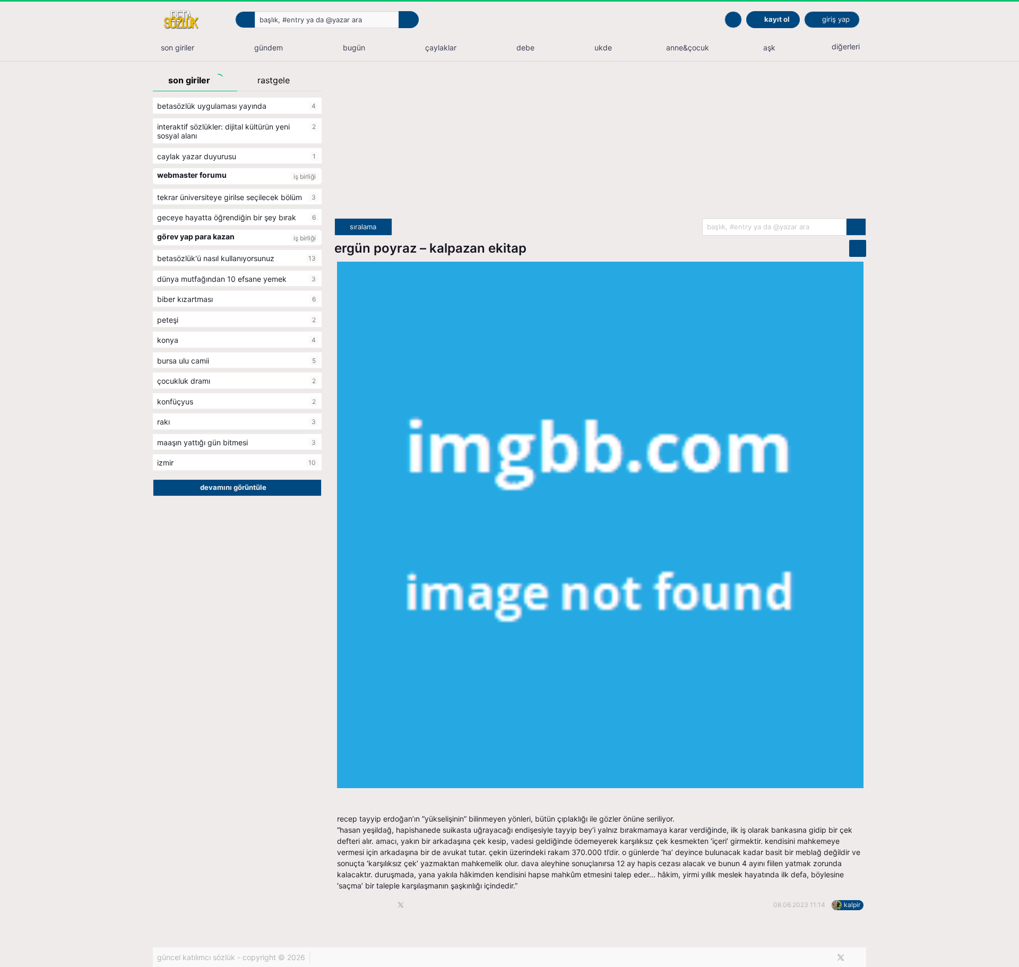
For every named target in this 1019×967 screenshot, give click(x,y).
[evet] (856, 227)
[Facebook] (823, 957)
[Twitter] (840, 957)
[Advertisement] (600, 144)
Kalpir (852, 905)
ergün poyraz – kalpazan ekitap (430, 248)
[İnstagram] (859, 957)
